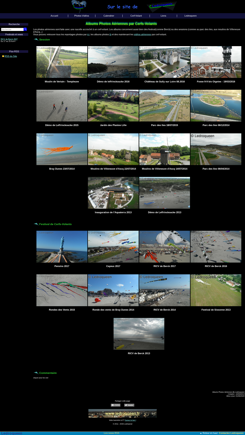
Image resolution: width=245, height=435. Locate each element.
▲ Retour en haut (208, 433)
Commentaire (48, 372)
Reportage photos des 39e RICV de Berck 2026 (111, 433)
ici (88, 34)
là (110, 34)
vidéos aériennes (142, 34)
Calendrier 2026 (7, 39)
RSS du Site (11, 56)
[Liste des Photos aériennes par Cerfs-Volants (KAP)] (122, 417)
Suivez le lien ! (130, 420)
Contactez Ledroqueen (231, 433)
